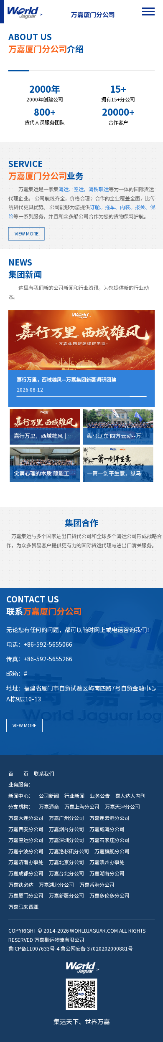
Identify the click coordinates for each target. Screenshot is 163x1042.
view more (26, 233)
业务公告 (100, 796)
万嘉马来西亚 (23, 907)
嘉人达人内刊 (130, 796)
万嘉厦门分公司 (25, 895)
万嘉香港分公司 (97, 885)
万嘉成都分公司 (25, 873)
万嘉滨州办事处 (107, 862)
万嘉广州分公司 (66, 818)
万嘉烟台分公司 (66, 829)
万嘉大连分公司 (25, 818)
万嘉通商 (49, 806)
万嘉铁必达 (20, 885)
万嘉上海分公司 (81, 806)
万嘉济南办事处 (25, 862)
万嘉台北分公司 (66, 873)
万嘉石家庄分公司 (109, 840)
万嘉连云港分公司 (109, 818)
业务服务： (20, 784)
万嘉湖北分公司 (56, 885)
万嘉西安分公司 (25, 829)
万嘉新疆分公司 (66, 895)
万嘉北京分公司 (66, 862)
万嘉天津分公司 (122, 806)
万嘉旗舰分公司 (112, 851)
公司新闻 (49, 796)
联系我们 (44, 773)
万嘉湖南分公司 (107, 873)
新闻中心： (20, 796)
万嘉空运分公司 (25, 840)
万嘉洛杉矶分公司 (69, 851)
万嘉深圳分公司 (66, 840)
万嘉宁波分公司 (25, 851)
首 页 (18, 773)
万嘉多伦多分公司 (109, 895)
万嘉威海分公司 (107, 829)
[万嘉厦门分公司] (24, 11)
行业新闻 (74, 796)
